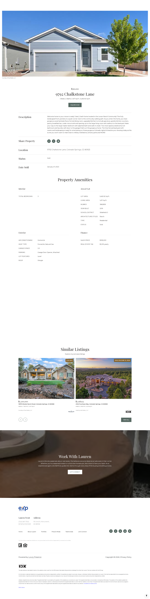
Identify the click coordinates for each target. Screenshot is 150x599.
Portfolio (43, 531)
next (13, 72)
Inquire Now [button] (75, 105)
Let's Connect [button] (75, 472)
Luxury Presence (34, 557)
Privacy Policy (126, 557)
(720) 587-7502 (24, 521)
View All (126, 420)
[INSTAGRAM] (115, 531)
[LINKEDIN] (120, 531)
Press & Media (56, 531)
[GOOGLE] (129, 531)
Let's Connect (82, 531)
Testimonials (69, 531)
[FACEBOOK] (111, 531)
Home (20, 531)
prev (8, 72)
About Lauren (32, 531)
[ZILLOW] (125, 531)
